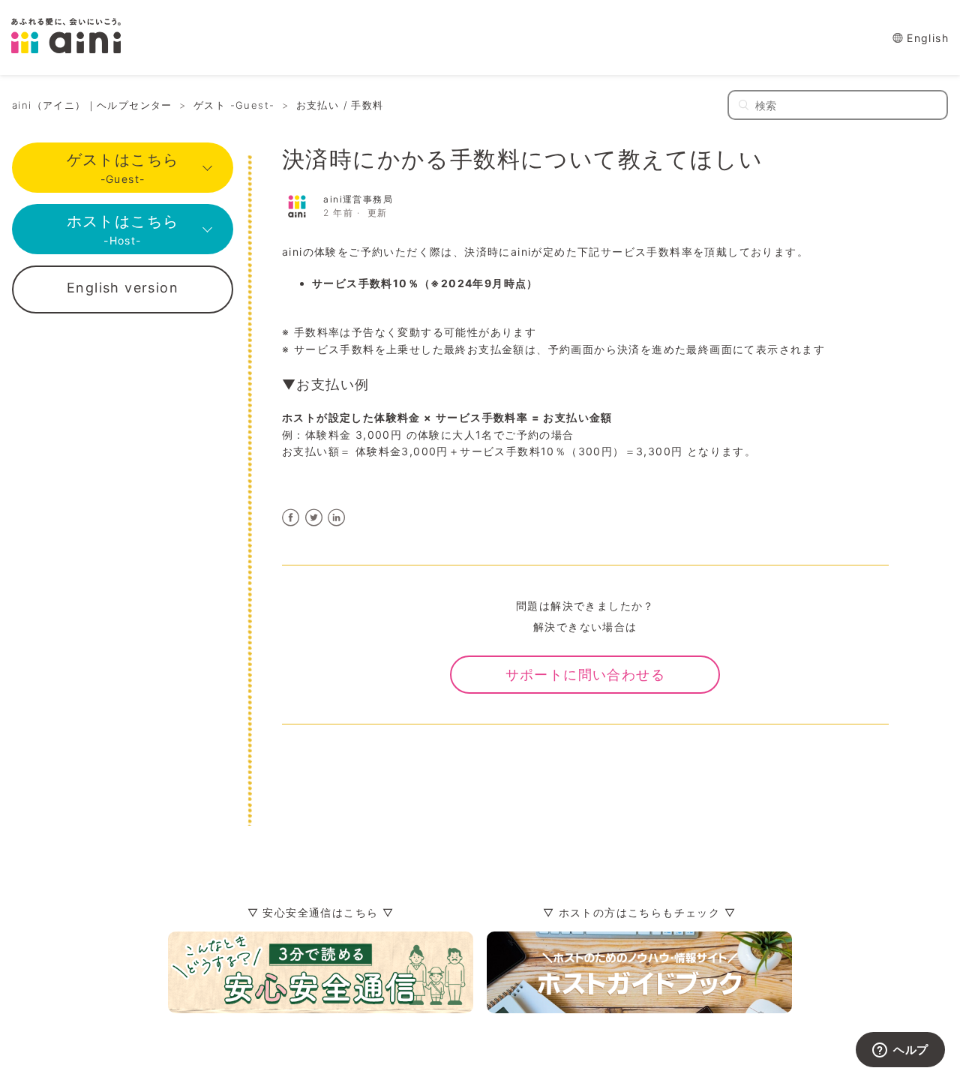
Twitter (313, 517)
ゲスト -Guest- (234, 105)
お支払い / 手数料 (340, 105)
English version (122, 288)
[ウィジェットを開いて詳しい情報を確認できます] (900, 1051)
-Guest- (123, 168)
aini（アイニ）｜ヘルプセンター (92, 105)
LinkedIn (337, 517)
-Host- (123, 229)
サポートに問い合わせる (585, 674)
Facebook (291, 517)
